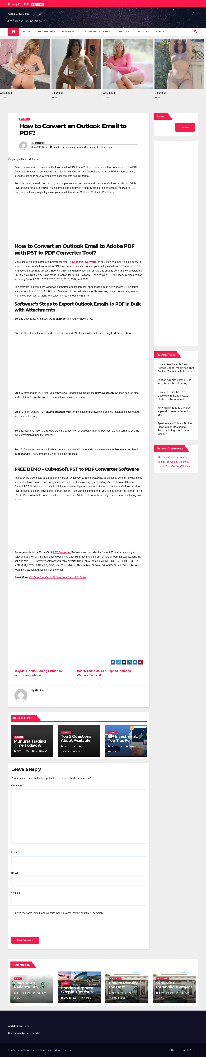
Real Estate (115, 979)
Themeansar (66, 1050)
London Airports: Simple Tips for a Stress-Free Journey (77, 994)
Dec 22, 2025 (119, 993)
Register (143, 31)
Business (69, 31)
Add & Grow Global (19, 13)
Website (16, 892)
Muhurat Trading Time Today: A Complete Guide (30, 745)
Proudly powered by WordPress (23, 1050)
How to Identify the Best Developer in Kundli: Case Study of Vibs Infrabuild (173, 396)
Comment (17, 785)
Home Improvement (98, 31)
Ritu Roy (39, 142)
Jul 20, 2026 (23, 993)
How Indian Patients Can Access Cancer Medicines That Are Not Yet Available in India (176, 368)
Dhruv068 (41, 751)
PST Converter (62, 552)
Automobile (46, 31)
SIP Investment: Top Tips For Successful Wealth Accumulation (125, 742)
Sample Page (188, 1050)
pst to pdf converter (103, 147)
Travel (65, 984)
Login (160, 31)
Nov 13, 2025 (166, 993)
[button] (195, 31)
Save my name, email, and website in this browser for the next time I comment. (59, 913)
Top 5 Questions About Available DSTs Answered (76, 740)
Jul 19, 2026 (71, 998)
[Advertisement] (78, 220)
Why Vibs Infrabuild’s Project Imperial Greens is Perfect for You (175, 411)
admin (87, 998)
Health (124, 31)
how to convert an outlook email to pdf (72, 147)
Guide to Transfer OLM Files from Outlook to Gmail (57, 577)
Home (26, 31)
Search (161, 116)
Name (15, 852)
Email (15, 872)
